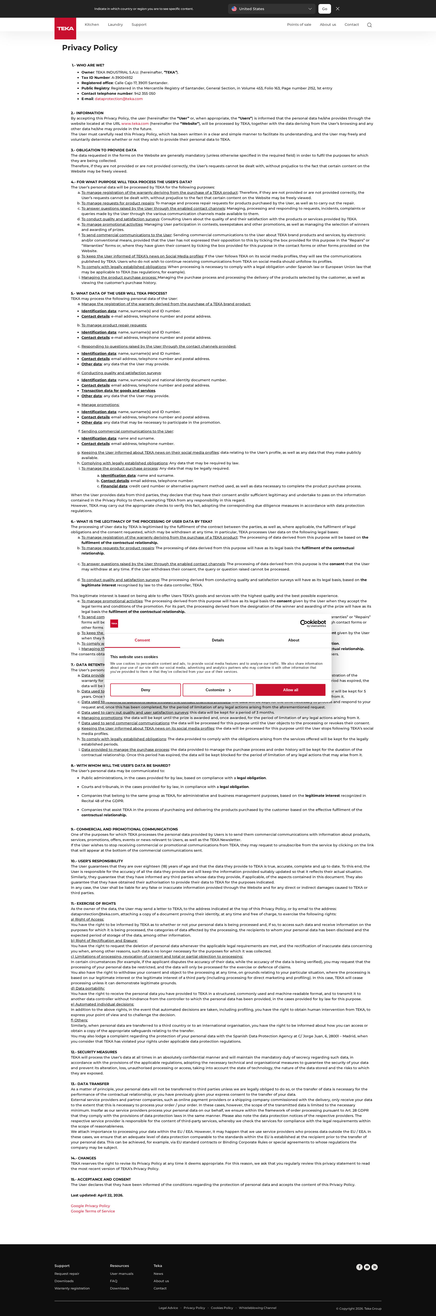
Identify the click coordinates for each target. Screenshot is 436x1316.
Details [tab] (218, 640)
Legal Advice (168, 1308)
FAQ (113, 1281)
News (158, 1274)
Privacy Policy (194, 1308)
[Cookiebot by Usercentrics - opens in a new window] (304, 623)
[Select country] (379, 24)
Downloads (64, 1281)
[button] (272, 9)
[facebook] (359, 1267)
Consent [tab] (142, 640)
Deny (145, 690)
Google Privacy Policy (90, 1206)
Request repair (66, 1274)
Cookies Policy (222, 1308)
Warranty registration (72, 1288)
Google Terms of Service (93, 1211)
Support (139, 25)
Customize (215, 690)
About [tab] (293, 640)
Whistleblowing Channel (257, 1308)
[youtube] (367, 1267)
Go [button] (324, 9)
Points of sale (299, 24)
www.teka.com (135, 123)
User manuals (121, 1274)
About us (328, 24)
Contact (352, 24)
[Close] (338, 9)
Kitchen (92, 25)
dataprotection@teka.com (119, 99)
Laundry (115, 25)
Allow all (290, 690)
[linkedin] (374, 1267)
